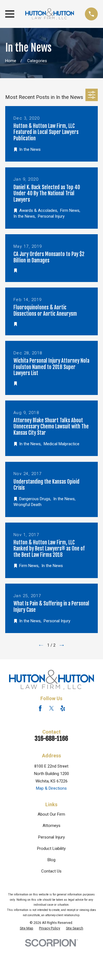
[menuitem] (26, 928)
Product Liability (51, 848)
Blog (51, 859)
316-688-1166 (51, 738)
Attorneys (51, 825)
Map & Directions (51, 788)
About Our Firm (51, 814)
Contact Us (51, 871)
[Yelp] (63, 708)
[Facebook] (40, 708)
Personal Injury (51, 837)
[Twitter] (51, 708)
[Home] (49, 14)
